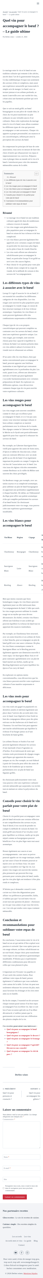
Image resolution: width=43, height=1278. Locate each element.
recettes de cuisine (31, 1218)
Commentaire (9, 1119)
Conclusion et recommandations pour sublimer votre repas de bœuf (19, 202)
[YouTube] (16, 1253)
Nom (6, 1157)
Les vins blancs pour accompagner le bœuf (21, 189)
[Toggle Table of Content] (35, 174)
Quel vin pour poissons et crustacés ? (9, 1094)
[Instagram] (27, 1253)
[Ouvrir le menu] (38, 3)
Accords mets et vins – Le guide (18, 1241)
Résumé (13, 177)
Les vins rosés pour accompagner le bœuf (21, 192)
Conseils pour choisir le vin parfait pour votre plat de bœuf (20, 196)
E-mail (7, 1168)
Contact (21, 1245)
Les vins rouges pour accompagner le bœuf (21, 186)
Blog (36, 1241)
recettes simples (27, 1224)
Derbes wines (9, 37)
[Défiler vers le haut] (37, 1274)
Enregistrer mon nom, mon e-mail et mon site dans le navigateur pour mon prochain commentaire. (21, 1188)
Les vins (27, 1236)
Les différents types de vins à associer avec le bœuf (21, 181)
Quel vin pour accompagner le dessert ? (23, 1035)
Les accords (17, 1236)
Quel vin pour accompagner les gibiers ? (33, 1094)
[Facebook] (22, 1253)
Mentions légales (30, 1273)
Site (5, 1179)
